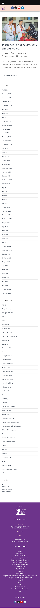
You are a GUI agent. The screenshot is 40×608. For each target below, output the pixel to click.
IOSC (20, 582)
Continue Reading (11, 74)
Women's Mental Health (9, 469)
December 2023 (7, 121)
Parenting (5, 399)
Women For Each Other (20, 562)
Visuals (4, 461)
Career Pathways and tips (10, 336)
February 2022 (6, 160)
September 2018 (7, 277)
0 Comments (23, 56)
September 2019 (7, 258)
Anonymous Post (7, 313)
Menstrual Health (7, 379)
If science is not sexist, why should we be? (19, 46)
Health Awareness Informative (20, 589)
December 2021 (7, 168)
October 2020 (6, 215)
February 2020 (6, 246)
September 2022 (7, 145)
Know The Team (20, 555)
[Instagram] (15, 7)
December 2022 (7, 141)
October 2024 (6, 102)
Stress (4, 446)
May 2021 (5, 195)
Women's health (7, 465)
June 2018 (5, 285)
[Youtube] (19, 7)
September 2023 (7, 125)
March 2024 (5, 117)
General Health (7, 360)
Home (20, 551)
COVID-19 (5, 344)
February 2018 (6, 289)
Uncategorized (6, 457)
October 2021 (6, 176)
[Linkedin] (22, 7)
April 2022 (5, 152)
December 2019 (7, 250)
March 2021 (5, 203)
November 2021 (7, 172)
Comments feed (7, 489)
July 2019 (5, 266)
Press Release (9, 56)
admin (6, 53)
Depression (5, 352)
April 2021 (5, 199)
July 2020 (5, 227)
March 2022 (5, 156)
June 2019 (5, 270)
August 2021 (6, 184)
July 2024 (5, 109)
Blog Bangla (5, 324)
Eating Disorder (7, 356)
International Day (7, 371)
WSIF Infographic (7, 473)
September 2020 (7, 219)
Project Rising (6, 414)
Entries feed (5, 486)
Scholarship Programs (9, 430)
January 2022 (6, 164)
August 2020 (6, 223)
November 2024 (7, 98)
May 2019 (5, 273)
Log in (4, 484)
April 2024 (5, 113)
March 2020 (5, 242)
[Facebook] (12, 7)
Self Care (4, 434)
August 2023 (6, 129)
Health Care (5, 367)
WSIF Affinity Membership (20, 564)
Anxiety (4, 317)
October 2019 (6, 254)
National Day (6, 391)
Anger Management (8, 309)
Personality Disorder (8, 406)
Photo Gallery (20, 573)
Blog (3, 320)
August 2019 (6, 262)
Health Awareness (7, 364)
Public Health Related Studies (11, 426)
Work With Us (20, 569)
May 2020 (5, 234)
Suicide (4, 449)
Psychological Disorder (9, 418)
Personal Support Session (20, 558)
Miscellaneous (6, 387)
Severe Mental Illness (8, 438)
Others (4, 395)
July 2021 (5, 188)
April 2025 (5, 90)
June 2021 (5, 191)
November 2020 (7, 211)
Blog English (6, 328)
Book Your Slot (20, 587)
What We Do (20, 553)
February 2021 (6, 207)
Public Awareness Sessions (10, 422)
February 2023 (6, 137)
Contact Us (20, 580)
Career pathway (7, 332)
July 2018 (5, 281)
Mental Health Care (8, 383)
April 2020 (5, 238)
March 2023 (5, 133)
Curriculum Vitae (7, 348)
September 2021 (7, 180)
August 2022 (6, 149)
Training (4, 453)
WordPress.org (6, 491)
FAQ (20, 584)
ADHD (4, 305)
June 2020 (5, 231)
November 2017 (7, 293)
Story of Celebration (8, 442)
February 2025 (6, 94)
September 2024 (7, 106)
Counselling (5, 340)
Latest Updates (7, 375)
